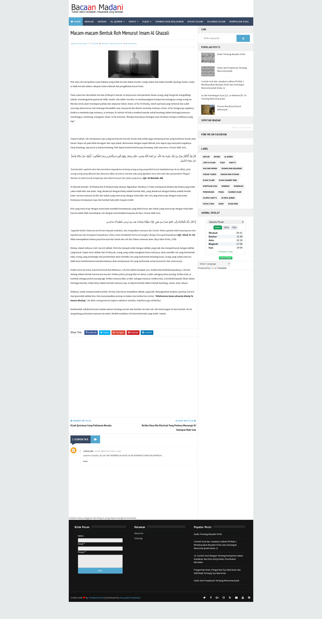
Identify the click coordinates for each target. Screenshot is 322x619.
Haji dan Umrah (210, 168)
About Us (138, 533)
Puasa (221, 192)
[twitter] (204, 597)
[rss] (229, 597)
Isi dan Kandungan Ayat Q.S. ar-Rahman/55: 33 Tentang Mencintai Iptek (223, 97)
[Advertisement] (133, 378)
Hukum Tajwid (209, 174)
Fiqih (146, 21)
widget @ (234, 127)
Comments (131, 43)
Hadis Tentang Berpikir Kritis (231, 54)
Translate (222, 267)
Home (77, 21)
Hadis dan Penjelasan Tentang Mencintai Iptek (232, 69)
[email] (236, 597)
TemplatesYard (96, 597)
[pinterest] (249, 597)
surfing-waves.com (245, 127)
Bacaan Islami (116, 43)
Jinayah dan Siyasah (229, 174)
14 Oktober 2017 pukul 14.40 (107, 451)
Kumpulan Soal (239, 21)
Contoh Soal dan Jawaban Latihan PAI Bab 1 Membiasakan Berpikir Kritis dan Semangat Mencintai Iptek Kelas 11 (222, 84)
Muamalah (238, 186)
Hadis (132, 21)
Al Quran (116, 21)
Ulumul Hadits (210, 198)
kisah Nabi (233, 204)
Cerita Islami (209, 162)
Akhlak (89, 21)
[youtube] (242, 597)
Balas (85, 461)
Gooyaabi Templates (130, 597)
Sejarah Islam (216, 21)
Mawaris (226, 186)
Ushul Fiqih (208, 204)
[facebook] (210, 597)
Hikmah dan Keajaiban (170, 21)
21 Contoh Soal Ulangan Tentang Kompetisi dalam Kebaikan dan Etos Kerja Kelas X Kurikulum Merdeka (218, 559)
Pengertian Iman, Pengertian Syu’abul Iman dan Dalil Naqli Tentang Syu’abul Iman (217, 571)
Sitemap (138, 538)
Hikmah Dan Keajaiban (231, 168)
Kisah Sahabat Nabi (228, 180)
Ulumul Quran (228, 198)
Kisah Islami (195, 21)
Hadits (232, 162)
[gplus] (217, 597)
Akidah (102, 21)
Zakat (221, 204)
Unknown (88, 451)
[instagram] (223, 597)
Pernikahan (208, 192)
